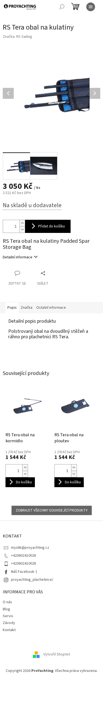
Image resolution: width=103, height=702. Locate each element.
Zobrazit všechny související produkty (52, 510)
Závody (9, 623)
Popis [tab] (12, 307)
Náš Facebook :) (24, 571)
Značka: (17, 36)
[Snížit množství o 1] (22, 229)
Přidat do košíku (51, 226)
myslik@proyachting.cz (30, 547)
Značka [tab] (26, 307)
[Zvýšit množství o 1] (22, 223)
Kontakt (9, 630)
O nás (7, 602)
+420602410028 (23, 555)
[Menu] (90, 6)
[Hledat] (61, 6)
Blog (6, 609)
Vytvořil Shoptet (56, 654)
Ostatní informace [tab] (51, 307)
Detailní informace (17, 257)
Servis (8, 616)
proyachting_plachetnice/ (32, 579)
